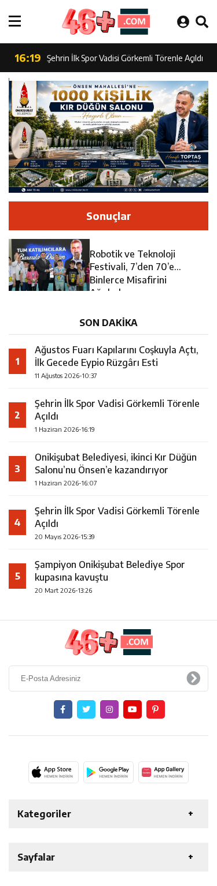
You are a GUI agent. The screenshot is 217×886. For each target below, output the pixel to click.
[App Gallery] (163, 772)
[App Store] (53, 772)
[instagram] (109, 709)
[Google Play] (108, 772)
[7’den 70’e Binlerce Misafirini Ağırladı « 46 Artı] (105, 22)
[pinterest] (155, 709)
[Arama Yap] (202, 21)
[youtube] (132, 709)
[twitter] (86, 709)
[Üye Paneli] (183, 21)
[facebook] (63, 709)
